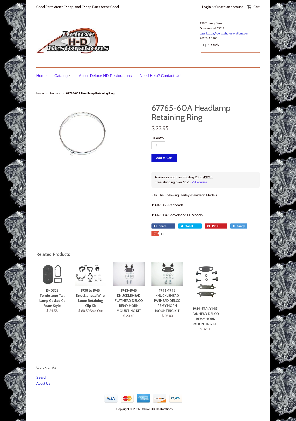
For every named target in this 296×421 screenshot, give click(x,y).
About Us (43, 383)
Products (55, 93)
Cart (256, 7)
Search (41, 377)
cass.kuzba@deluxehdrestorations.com (224, 33)
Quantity (157, 138)
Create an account (229, 7)
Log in (206, 7)
